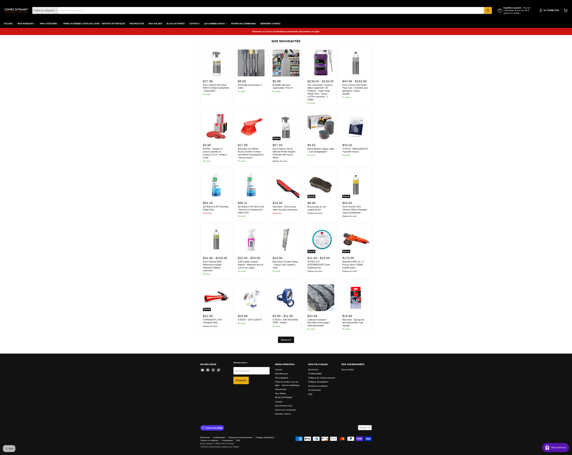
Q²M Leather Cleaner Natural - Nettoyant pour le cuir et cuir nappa (250, 264)
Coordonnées (314, 390)
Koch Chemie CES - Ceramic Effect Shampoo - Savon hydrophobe (355, 209)
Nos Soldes (155, 23)
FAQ (310, 394)
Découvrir (286, 339)
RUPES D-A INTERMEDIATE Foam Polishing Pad (318, 264)
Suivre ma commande (243, 23)
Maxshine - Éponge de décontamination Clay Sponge (353, 322)
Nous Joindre (347, 369)
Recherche (313, 369)
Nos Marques (26, 23)
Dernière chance (270, 23)
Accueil (8, 23)
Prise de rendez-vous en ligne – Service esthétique (94, 23)
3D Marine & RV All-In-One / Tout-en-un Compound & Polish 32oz (251, 209)
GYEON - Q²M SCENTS (250, 319)
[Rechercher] (488, 10)
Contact (194, 23)
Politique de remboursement (321, 378)
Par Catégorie (49, 23)
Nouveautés (137, 23)
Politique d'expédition (318, 382)
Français (363, 428)
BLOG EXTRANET (176, 23)
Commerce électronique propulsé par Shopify (219, 447)
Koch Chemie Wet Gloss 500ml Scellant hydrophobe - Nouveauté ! (216, 88)
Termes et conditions (318, 386)
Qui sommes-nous (214, 23)
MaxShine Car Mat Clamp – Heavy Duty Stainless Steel (285, 264)
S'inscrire (241, 380)
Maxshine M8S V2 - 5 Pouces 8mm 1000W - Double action (353, 264)
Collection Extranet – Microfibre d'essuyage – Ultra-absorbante (319, 322)
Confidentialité (315, 373)
